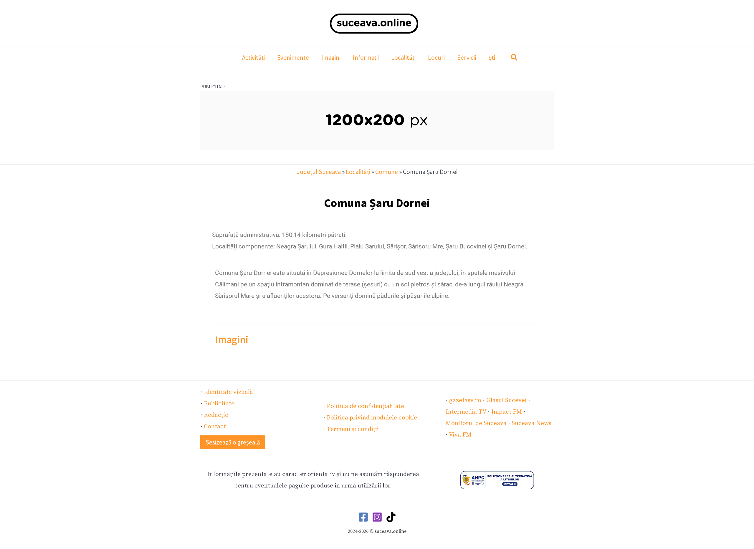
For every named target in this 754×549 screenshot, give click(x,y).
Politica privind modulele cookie (372, 418)
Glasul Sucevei (506, 400)
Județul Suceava (319, 172)
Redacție (216, 415)
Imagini (231, 339)
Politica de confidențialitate (365, 406)
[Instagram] (377, 517)
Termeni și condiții (353, 429)
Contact (215, 426)
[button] (514, 58)
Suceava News (531, 423)
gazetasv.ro (465, 400)
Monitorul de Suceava (476, 423)
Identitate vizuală (228, 392)
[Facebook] (363, 517)
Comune (386, 172)
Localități (358, 172)
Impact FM (506, 412)
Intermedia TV (466, 412)
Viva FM (460, 435)
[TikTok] (391, 517)
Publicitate (219, 403)
